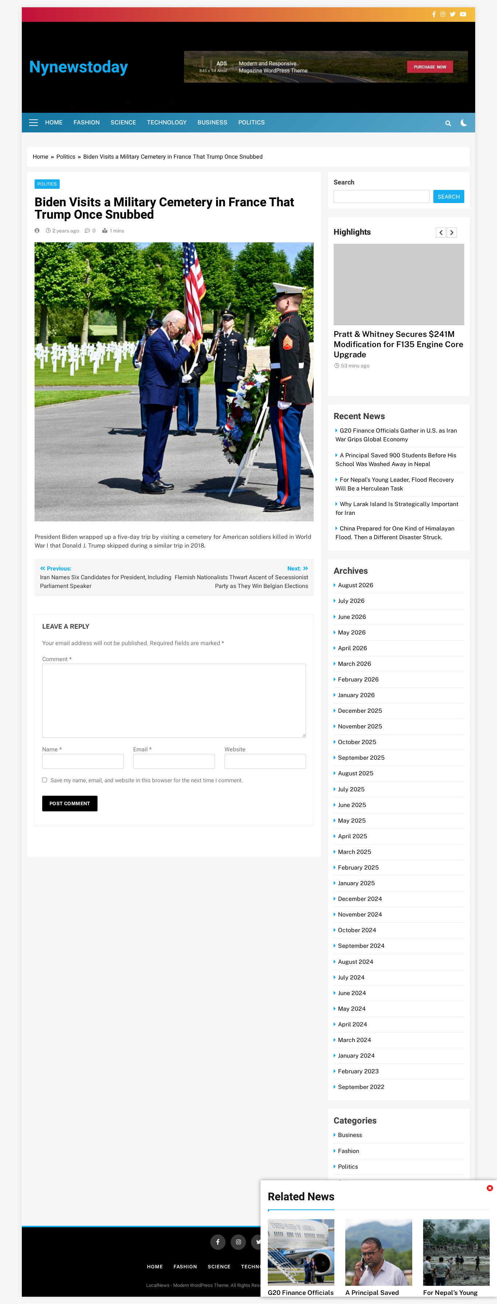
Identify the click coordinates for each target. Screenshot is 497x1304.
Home (54, 122)
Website (235, 749)
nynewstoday (78, 67)
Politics (251, 122)
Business (212, 122)
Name (52, 749)
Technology (167, 122)
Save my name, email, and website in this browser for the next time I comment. (147, 780)
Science (123, 122)
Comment (57, 659)
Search (344, 182)
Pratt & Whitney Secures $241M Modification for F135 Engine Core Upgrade (399, 344)
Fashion (86, 122)
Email (142, 749)
